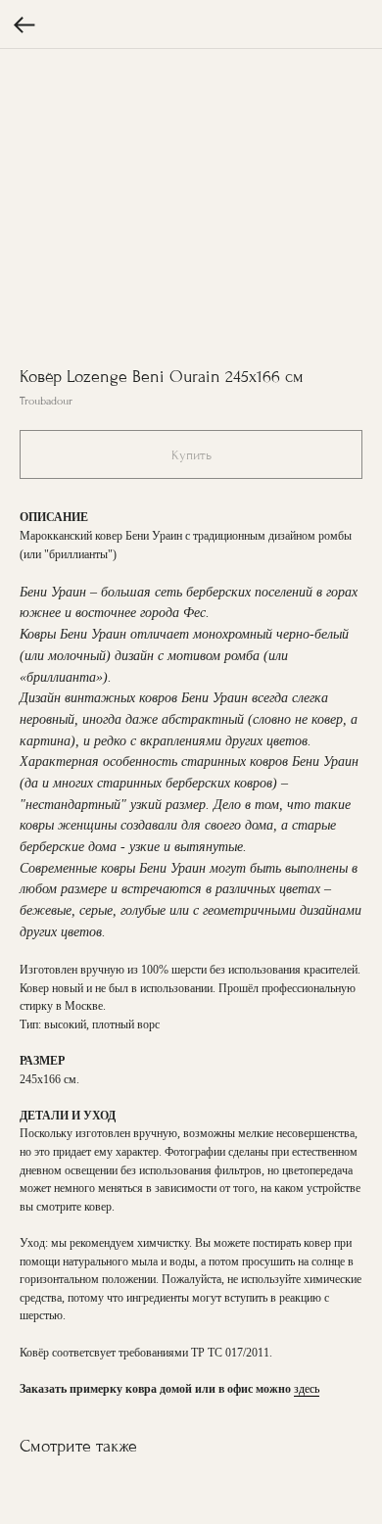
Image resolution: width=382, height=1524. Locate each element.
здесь (306, 1389)
